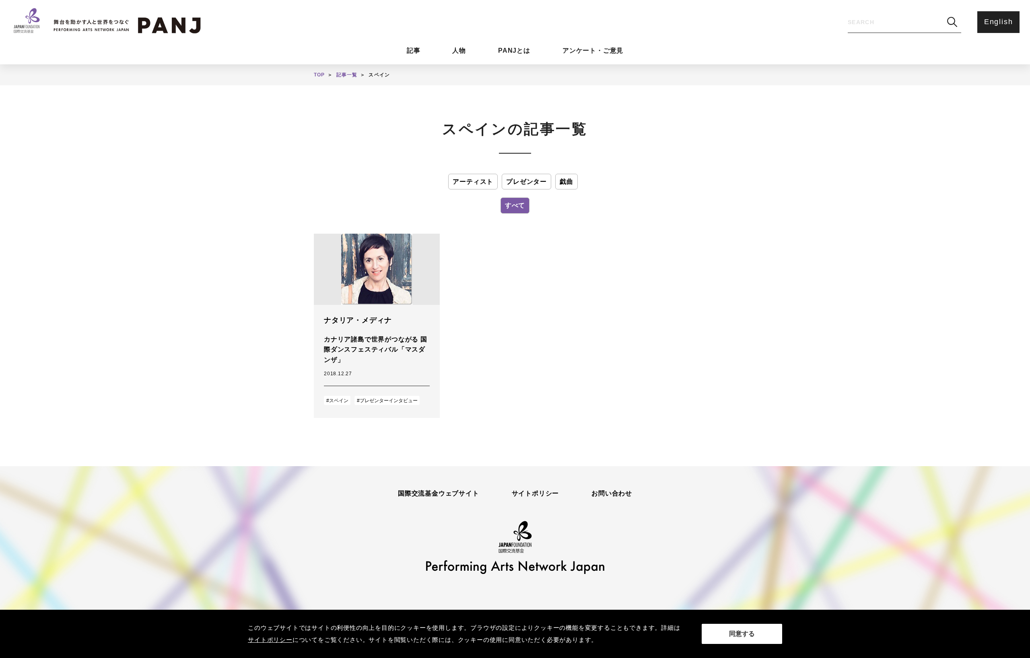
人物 (459, 50)
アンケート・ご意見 (592, 50)
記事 (413, 50)
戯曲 (566, 181)
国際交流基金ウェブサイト (438, 493)
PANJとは (514, 50)
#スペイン (337, 400)
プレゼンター (526, 181)
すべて (515, 205)
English (998, 22)
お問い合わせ (611, 493)
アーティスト (473, 181)
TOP (319, 75)
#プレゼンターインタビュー (387, 400)
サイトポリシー (535, 493)
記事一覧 (347, 75)
